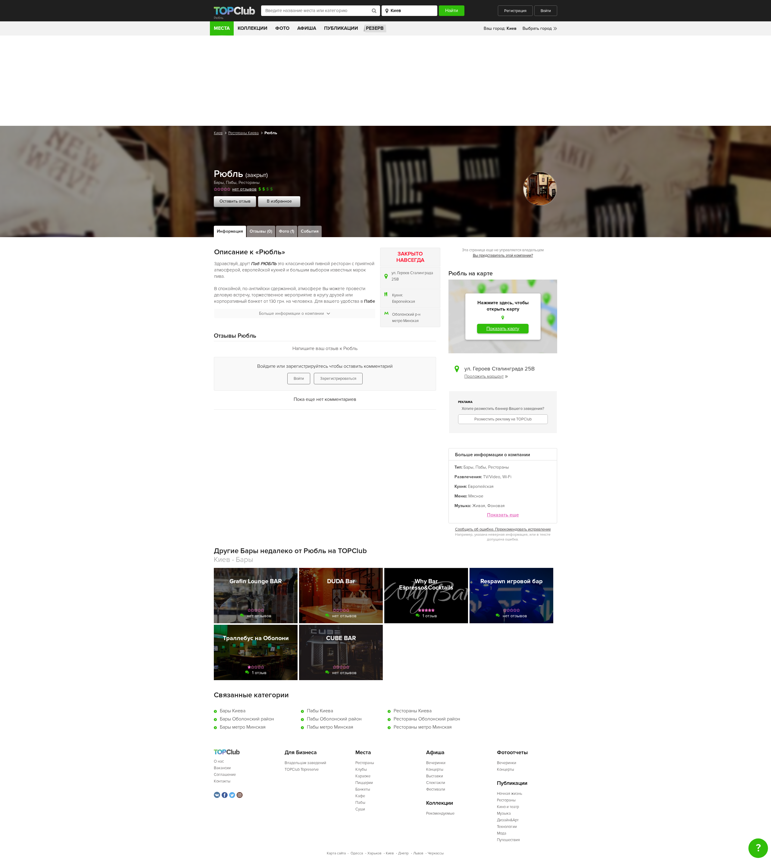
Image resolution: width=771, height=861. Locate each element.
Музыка (504, 813)
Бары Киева (232, 711)
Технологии (507, 826)
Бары (219, 182)
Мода (501, 833)
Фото (282, 28)
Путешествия (508, 840)
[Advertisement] (385, 81)
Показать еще (503, 515)
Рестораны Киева (243, 133)
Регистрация (515, 10)
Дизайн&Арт (508, 820)
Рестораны (249, 182)
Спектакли (435, 782)
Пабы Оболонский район (334, 719)
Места (222, 28)
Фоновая (496, 505)
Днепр (403, 853)
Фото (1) (286, 231)
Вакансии (222, 768)
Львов (418, 853)
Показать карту (502, 329)
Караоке (362, 776)
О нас (219, 761)
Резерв (375, 28)
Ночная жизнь (509, 793)
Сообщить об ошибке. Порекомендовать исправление (503, 529)
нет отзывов (244, 189)
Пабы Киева (320, 711)
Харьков (374, 853)
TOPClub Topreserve (302, 769)
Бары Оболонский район (247, 719)
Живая (478, 505)
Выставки (434, 776)
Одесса (357, 853)
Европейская (403, 301)
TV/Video (491, 476)
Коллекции (252, 28)
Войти (546, 10)
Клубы (361, 769)
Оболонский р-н (406, 314)
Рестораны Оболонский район (427, 719)
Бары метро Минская (243, 727)
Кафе (360, 796)
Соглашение (225, 774)
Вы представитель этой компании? (503, 255)
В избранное (279, 201)
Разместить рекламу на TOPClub (503, 419)
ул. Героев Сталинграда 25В (412, 276)
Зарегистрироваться (338, 378)
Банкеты (362, 789)
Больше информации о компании (291, 313)
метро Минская (405, 320)
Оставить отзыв (235, 201)
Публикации (341, 28)
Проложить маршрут (484, 376)
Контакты (222, 781)
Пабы (231, 182)
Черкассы (436, 853)
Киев (218, 133)
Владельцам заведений (305, 762)
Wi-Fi (506, 476)
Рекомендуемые (440, 813)
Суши (360, 809)
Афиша (306, 28)
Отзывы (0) (261, 231)
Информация (230, 231)
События (310, 231)
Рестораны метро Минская (423, 727)
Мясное (475, 496)
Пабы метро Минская (330, 727)
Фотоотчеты (512, 752)
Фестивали (435, 789)
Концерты (434, 769)
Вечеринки (435, 762)
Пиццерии (364, 782)
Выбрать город (537, 28)
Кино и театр (508, 806)
